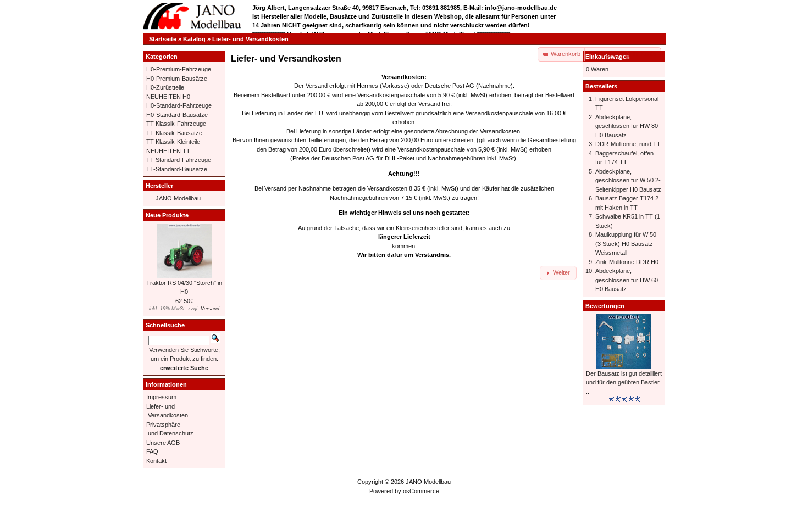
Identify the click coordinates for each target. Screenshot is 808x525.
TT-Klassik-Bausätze (174, 133)
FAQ (152, 451)
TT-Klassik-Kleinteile (173, 141)
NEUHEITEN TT (168, 151)
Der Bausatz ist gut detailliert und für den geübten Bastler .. (624, 382)
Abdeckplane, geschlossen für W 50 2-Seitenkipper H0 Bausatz (628, 180)
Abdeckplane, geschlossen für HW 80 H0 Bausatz (626, 126)
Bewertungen (604, 306)
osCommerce (421, 491)
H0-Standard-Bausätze (177, 114)
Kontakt (156, 460)
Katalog (194, 39)
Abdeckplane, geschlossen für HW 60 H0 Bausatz (626, 279)
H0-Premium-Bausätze (176, 78)
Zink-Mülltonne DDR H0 (626, 262)
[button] (602, 54)
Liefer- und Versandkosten (250, 39)
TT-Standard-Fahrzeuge (178, 160)
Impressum (161, 397)
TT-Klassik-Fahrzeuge (176, 123)
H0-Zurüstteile (165, 87)
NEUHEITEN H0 (168, 96)
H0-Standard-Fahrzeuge (179, 105)
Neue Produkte (167, 215)
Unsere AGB (163, 442)
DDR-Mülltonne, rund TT (628, 144)
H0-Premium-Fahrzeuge (178, 69)
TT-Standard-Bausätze (176, 169)
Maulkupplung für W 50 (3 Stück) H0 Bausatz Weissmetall (625, 243)
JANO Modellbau (178, 198)
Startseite (162, 39)
